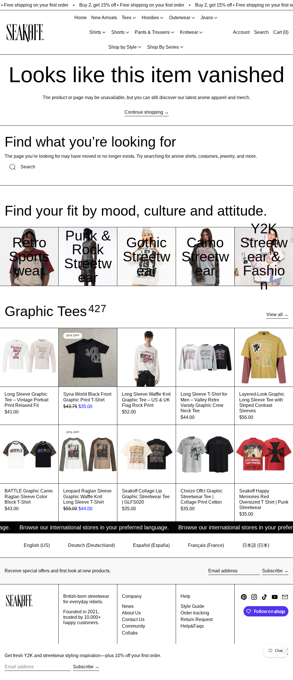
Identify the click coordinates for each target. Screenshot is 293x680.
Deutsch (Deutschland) (91, 545)
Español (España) (151, 545)
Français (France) (206, 545)
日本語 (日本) (255, 545)
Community (133, 626)
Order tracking (195, 612)
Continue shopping (143, 112)
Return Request (197, 619)
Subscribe (272, 570)
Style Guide (192, 606)
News (128, 606)
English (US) (37, 545)
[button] (261, 32)
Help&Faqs (192, 626)
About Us (131, 612)
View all (274, 314)
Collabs (130, 632)
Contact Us (133, 619)
